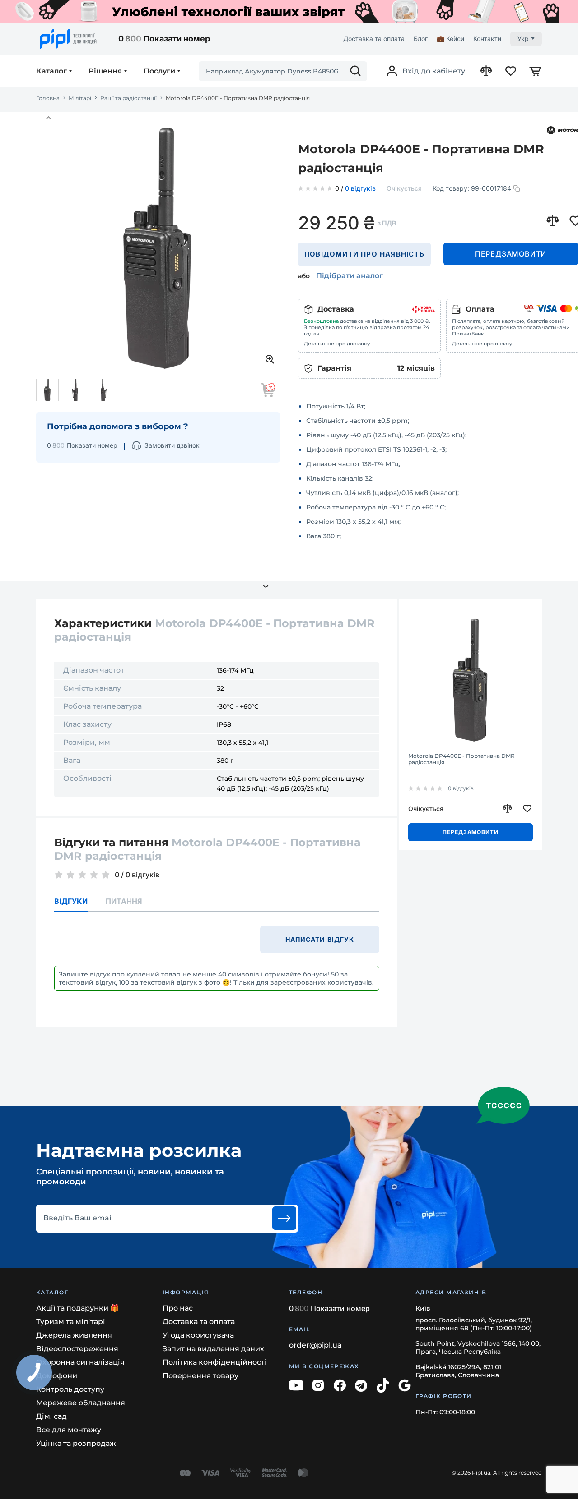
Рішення (105, 71)
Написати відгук (319, 939)
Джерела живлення (74, 1335)
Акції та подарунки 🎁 (77, 1308)
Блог (421, 38)
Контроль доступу (70, 1389)
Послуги (159, 71)
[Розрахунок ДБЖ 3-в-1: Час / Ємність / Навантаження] (289, 11)
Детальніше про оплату (482, 343)
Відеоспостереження (77, 1348)
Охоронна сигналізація (80, 1362)
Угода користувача (198, 1335)
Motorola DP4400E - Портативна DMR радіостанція (461, 759)
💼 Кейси (450, 38)
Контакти (487, 38)
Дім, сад (51, 1416)
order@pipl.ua (315, 1345)
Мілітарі (80, 98)
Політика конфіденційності (215, 1362)
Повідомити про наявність (364, 254)
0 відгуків (360, 189)
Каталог (51, 71)
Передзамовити (510, 253)
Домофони (56, 1375)
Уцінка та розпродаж (76, 1443)
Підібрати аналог (349, 275)
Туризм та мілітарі (70, 1321)
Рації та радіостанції (128, 98)
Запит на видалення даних (213, 1348)
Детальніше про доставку (337, 343)
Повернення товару (200, 1375)
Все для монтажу (68, 1430)
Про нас (178, 1308)
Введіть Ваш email (78, 1218)
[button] (48, 118)
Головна (48, 98)
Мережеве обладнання (80, 1402)
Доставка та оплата (374, 38)
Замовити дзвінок (172, 445)
